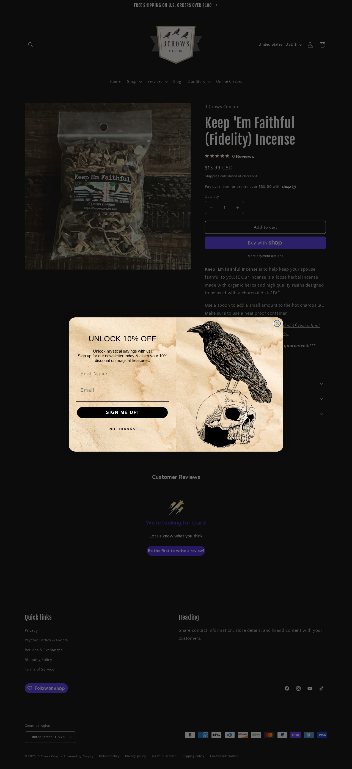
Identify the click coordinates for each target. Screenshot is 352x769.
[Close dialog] (277, 323)
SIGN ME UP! (122, 412)
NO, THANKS (122, 429)
